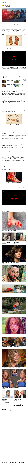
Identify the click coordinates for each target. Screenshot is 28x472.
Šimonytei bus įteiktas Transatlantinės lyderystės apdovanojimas (5, 463)
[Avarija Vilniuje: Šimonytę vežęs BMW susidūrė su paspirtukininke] (24, 405)
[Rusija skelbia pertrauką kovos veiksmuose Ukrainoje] (4, 403)
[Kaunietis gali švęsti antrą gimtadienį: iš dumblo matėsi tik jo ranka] (22, 436)
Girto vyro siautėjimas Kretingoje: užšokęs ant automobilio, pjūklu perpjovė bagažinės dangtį (13, 463)
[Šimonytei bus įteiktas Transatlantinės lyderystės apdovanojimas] (5, 436)
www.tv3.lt (3, 206)
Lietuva (2, 26)
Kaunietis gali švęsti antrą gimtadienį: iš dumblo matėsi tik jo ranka (22, 463)
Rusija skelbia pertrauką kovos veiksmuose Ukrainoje (11, 403)
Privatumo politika (4, 2)
